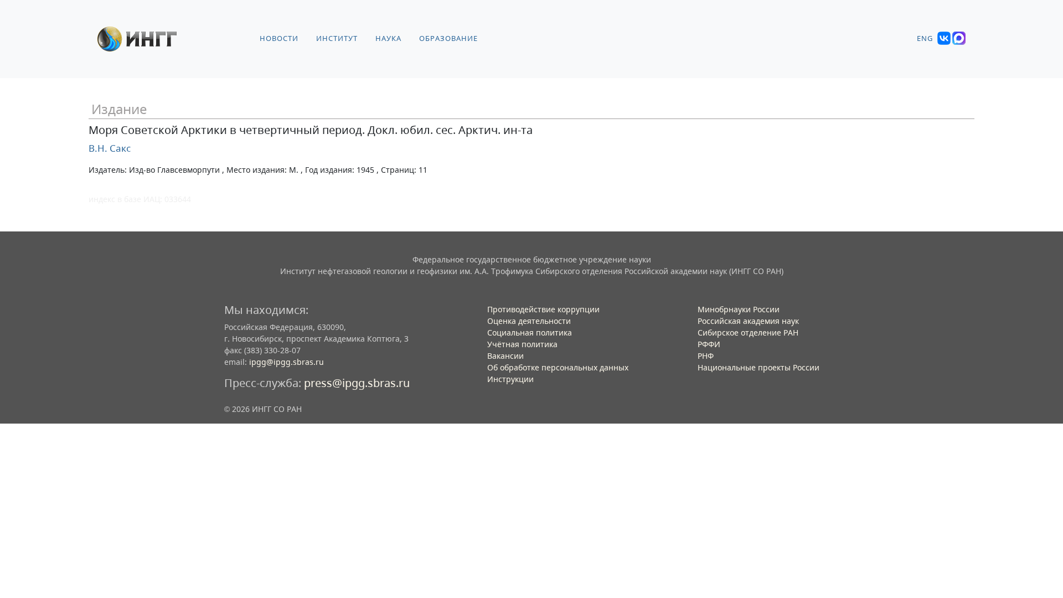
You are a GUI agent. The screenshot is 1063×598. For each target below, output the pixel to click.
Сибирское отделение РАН (748, 332)
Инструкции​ (510, 379)
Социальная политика (529, 332)
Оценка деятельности (529, 321)
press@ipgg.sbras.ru (357, 382)
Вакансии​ (505, 355)
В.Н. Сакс (110, 148)
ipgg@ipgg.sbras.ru (286, 362)
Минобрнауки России (739, 309)
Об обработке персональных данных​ (557, 367)
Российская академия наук (748, 321)
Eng (925, 38)
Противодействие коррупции (543, 309)
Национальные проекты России (758, 367)
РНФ (706, 355)
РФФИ (709, 344)
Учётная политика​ (522, 344)
